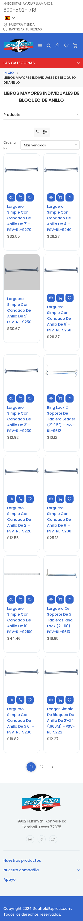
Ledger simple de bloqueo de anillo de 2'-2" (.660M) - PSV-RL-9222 (61, 720)
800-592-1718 (19, 9)
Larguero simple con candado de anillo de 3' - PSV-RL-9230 (19, 419)
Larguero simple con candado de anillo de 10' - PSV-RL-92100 (20, 620)
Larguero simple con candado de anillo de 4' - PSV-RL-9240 (59, 218)
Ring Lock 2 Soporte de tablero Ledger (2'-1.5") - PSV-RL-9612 (61, 419)
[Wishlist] (66, 45)
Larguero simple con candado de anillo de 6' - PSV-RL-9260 (59, 318)
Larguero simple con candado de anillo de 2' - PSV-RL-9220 (19, 519)
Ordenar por (10, 145)
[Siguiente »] (51, 767)
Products (11, 115)
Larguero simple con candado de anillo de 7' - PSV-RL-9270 (19, 218)
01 (31, 767)
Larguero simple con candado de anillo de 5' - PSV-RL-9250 (19, 310)
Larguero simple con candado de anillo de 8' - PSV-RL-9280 (59, 519)
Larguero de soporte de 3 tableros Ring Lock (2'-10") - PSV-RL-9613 (60, 620)
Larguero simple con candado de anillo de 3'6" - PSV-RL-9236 (20, 720)
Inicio (8, 72)
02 (41, 767)
